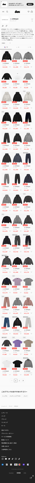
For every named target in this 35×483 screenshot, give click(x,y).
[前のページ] (12, 380)
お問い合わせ (5, 446)
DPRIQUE (16, 406)
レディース (4, 413)
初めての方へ (5, 430)
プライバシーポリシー (7, 433)
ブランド (10, 406)
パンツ (25, 396)
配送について (5, 440)
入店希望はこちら (6, 449)
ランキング (4, 422)
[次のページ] (23, 380)
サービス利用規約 (6, 436)
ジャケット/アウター (15, 396)
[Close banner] (1, 1)
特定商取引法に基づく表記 (9, 443)
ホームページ (4, 406)
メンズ (3, 416)
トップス (4, 396)
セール (3, 425)
